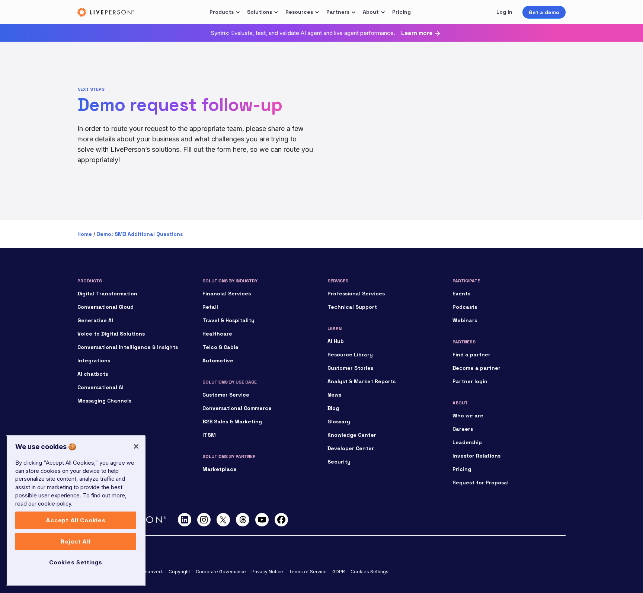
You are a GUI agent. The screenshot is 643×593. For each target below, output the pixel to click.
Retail (210, 307)
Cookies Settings (369, 571)
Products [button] (221, 12)
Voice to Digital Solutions (111, 333)
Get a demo (544, 12)
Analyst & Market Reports (361, 381)
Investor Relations (476, 455)
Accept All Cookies (75, 520)
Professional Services (356, 293)
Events (461, 293)
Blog (333, 408)
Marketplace (219, 469)
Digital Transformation (107, 293)
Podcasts (464, 307)
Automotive (217, 360)
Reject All (75, 541)
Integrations (93, 360)
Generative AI (95, 320)
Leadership (467, 442)
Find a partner (471, 354)
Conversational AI (100, 387)
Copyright (179, 571)
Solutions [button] (259, 12)
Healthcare (217, 333)
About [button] (371, 12)
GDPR (338, 571)
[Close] (136, 446)
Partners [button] (337, 12)
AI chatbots (92, 374)
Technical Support (352, 307)
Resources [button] (299, 12)
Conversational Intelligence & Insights (127, 347)
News (334, 394)
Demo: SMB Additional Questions (140, 234)
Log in (504, 12)
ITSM (209, 435)
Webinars (464, 320)
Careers (462, 429)
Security (339, 461)
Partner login (469, 381)
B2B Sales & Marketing (232, 421)
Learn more (416, 33)
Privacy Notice (267, 571)
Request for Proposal (480, 482)
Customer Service (225, 394)
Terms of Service (308, 571)
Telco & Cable (220, 347)
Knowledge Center (351, 435)
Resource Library (350, 354)
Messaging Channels (104, 400)
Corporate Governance (221, 571)
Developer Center (350, 448)
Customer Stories (350, 368)
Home (84, 234)
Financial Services (226, 293)
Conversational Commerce (237, 408)
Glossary (338, 421)
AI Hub (335, 341)
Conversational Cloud (105, 307)
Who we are (467, 415)
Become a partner (476, 368)
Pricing (401, 12)
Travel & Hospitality (228, 320)
